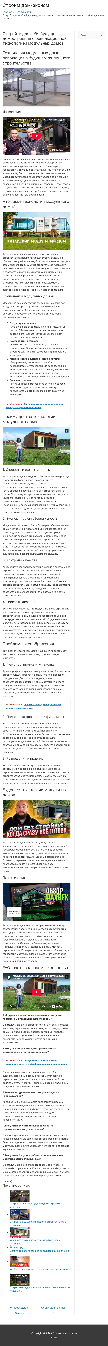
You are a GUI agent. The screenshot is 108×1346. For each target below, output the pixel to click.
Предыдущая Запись (19, 1308)
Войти (54, 1337)
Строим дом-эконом (26, 5)
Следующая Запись (53, 1308)
